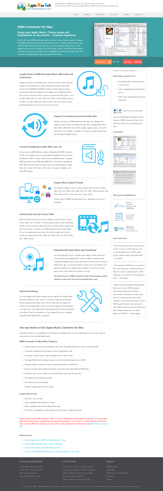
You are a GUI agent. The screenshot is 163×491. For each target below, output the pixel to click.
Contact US (138, 14)
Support (126, 14)
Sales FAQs (110, 470)
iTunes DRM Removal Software (31, 467)
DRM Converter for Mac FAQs (117, 473)
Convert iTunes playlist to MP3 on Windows (79, 470)
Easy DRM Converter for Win (30, 476)
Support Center (111, 467)
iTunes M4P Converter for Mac (30, 470)
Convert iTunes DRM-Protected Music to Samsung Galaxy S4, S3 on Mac (52, 452)
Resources (110, 476)
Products (87, 14)
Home (76, 14)
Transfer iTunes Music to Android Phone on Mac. (43, 448)
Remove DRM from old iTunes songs (76, 479)
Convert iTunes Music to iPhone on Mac (78, 467)
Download (100, 14)
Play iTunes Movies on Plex (73, 476)
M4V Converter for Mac (28, 473)
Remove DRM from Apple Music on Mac (78, 473)
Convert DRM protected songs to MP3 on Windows (43, 444)
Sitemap (109, 479)
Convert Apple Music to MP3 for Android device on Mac (45, 440)
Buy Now (114, 14)
